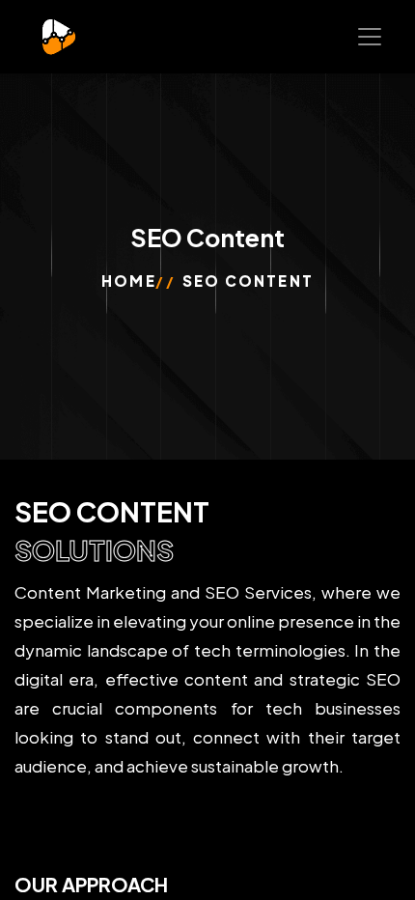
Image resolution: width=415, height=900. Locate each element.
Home (128, 280)
